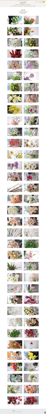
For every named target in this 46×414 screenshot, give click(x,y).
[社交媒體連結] (26, 0)
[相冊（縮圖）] (14, 20)
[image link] (23, 2)
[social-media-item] (14, 410)
